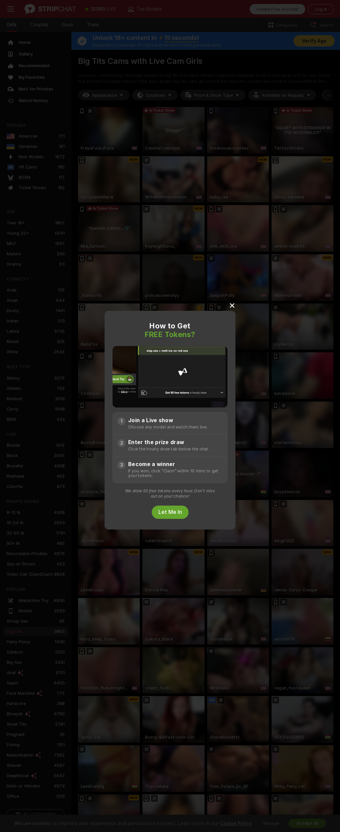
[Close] (232, 305)
